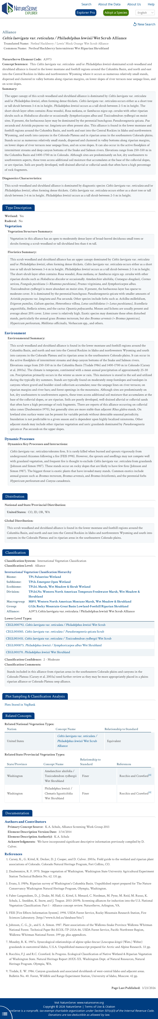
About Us (134, 4)
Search (86, 4)
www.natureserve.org (90, 1002)
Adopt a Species (116, 12)
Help (151, 4)
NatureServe (74, 1006)
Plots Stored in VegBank (20, 705)
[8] (149, 775)
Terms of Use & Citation (100, 1006)
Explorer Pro (86, 12)
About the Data (109, 4)
